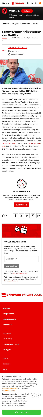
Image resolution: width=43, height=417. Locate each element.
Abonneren (25, 23)
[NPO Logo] (40, 3)
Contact (35, 23)
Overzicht (6, 23)
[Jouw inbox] (32, 3)
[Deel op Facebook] (15, 216)
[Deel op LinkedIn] (27, 216)
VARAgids (14, 11)
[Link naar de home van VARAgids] (4, 11)
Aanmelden (11, 266)
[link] (4, 50)
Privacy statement (11, 281)
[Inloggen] (36, 3)
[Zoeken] (28, 3)
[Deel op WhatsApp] (33, 216)
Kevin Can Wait (9, 143)
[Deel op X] (21, 216)
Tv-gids (15, 23)
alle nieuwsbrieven (20, 273)
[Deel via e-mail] (39, 216)
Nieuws (4, 38)
